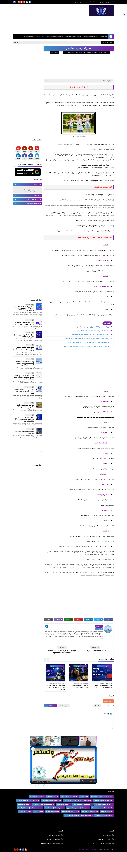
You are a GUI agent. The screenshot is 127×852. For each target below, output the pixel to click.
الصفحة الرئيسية (109, 2)
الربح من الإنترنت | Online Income (103, 804)
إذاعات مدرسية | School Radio (90, 36)
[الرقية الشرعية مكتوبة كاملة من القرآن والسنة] (39, 431)
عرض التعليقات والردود (50, 706)
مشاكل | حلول (38, 811)
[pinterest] (21, 2)
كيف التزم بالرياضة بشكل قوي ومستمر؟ (54, 749)
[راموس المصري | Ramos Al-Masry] (101, 10)
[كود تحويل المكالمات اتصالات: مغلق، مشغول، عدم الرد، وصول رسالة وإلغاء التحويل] (39, 306)
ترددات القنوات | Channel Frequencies (101, 808)
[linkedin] (27, 2)
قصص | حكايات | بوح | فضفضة (69, 811)
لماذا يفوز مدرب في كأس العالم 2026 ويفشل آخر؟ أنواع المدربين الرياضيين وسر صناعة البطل (86, 346)
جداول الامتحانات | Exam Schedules (53, 808)
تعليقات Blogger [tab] (108, 701)
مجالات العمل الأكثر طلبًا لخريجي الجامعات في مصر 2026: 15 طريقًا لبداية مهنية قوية (24, 419)
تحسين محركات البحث (23, 804)
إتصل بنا (75, 2)
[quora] (17, 849)
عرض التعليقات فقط (63, 706)
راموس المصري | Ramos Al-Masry (88, 849)
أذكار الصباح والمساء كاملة (104, 839)
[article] (62, 650)
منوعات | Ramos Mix (25, 811)
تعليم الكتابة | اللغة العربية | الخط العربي (77, 808)
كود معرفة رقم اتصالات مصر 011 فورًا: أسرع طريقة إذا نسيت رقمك (24, 323)
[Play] (52, 741)
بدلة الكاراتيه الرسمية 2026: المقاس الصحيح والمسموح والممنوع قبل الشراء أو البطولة (87, 338)
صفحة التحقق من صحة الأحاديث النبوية (101, 843)
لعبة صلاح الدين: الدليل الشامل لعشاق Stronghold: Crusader (25, 406)
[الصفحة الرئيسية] (111, 36)
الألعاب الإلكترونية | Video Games (54, 36)
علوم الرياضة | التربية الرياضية (74, 53)
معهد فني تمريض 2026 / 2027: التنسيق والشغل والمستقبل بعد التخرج (24, 391)
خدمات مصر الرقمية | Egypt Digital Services (29, 808)
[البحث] (14, 2)
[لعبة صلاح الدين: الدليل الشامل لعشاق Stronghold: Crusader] (39, 405)
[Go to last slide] (48, 659)
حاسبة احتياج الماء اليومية (53, 839)
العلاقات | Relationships (63, 804)
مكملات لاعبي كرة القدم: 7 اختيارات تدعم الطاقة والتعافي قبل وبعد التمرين (90, 334)
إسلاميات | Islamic (52, 797)
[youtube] (24, 2)
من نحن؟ (101, 2)
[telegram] (30, 2)
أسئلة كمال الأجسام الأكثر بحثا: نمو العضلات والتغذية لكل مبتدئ (93, 331)
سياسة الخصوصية (83, 2)
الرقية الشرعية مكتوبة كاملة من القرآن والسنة (24, 432)
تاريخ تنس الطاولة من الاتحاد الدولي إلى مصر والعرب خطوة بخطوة (93, 327)
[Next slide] (45, 659)
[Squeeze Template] (112, 849)
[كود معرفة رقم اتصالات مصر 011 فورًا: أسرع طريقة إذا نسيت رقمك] (39, 322)
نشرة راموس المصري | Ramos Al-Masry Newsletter (78, 815)
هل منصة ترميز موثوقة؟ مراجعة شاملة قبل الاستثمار (17, 42)
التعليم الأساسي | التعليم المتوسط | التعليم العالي (77, 800)
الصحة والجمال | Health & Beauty (82, 804)
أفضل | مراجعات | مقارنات (36, 797)
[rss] (18, 2)
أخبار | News (104, 36)
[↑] (63, 847)
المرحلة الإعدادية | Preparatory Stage (43, 804)
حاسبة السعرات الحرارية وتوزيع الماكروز (50, 843)
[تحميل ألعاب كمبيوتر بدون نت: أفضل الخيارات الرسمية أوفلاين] (39, 334)
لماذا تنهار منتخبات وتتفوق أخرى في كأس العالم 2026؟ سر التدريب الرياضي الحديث (88, 342)
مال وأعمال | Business (52, 811)
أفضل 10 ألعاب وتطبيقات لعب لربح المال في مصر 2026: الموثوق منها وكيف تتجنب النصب (24, 377)
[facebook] (23, 849)
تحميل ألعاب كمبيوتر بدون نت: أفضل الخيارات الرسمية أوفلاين (24, 335)
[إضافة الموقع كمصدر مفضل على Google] (28, 172)
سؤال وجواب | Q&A (106, 811)
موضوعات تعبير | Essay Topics (73, 36)
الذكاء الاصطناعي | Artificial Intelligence (34, 36)
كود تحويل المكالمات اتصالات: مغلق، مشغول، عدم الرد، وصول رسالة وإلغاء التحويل (24, 309)
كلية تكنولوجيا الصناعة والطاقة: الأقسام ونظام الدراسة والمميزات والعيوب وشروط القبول (24, 363)
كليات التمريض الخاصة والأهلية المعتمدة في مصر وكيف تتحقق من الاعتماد (23, 349)
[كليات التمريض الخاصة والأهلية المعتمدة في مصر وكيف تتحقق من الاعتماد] (39, 347)
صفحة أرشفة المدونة (54, 835)
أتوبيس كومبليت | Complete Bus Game (101, 797)
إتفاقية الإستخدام (93, 2)
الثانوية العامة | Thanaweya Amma (51, 800)
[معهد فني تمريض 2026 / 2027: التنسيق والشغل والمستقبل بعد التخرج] (39, 389)
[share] (33, 747)
